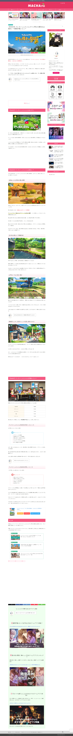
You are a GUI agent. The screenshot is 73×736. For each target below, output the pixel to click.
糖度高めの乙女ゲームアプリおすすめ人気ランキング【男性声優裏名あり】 (25, 664)
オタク (51, 9)
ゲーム (23, 9)
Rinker (20, 510)
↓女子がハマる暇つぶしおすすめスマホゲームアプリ (20, 703)
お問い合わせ (52, 174)
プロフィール (56, 72)
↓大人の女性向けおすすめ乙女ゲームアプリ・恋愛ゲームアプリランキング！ (25, 626)
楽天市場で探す (26, 513)
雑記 (60, 9)
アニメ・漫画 (41, 9)
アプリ (32, 9)
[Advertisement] (26, 91)
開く (28, 103)
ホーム (13, 9)
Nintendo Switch (17, 732)
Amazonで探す (20, 513)
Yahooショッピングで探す (35, 513)
